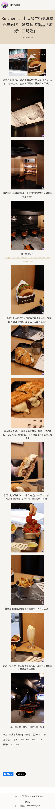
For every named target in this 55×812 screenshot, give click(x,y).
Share (9, 774)
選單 (51, 5)
